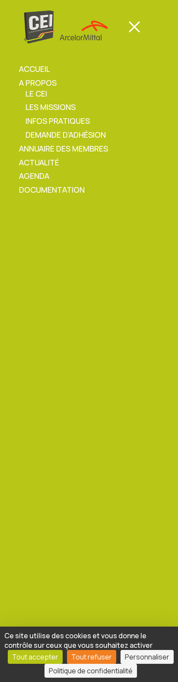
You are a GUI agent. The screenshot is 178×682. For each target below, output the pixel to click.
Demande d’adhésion (65, 134)
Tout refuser (91, 657)
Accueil (34, 69)
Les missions (50, 107)
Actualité (39, 162)
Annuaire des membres (63, 148)
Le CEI (36, 93)
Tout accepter (35, 657)
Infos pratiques (57, 121)
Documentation (52, 189)
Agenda (34, 176)
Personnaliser (147, 657)
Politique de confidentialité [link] (91, 671)
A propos (38, 83)
